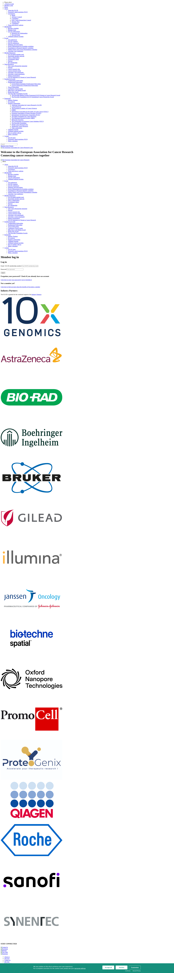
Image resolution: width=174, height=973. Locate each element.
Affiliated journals (13, 129)
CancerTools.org (16, 106)
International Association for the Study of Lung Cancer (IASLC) (30, 111)
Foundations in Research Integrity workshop (20, 48)
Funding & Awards (9, 79)
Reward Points (16, 35)
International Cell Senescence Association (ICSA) (26, 115)
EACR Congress (13, 41)
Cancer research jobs (14, 69)
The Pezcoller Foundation (19, 123)
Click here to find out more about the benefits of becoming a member (20, 287)
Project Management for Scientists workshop (21, 46)
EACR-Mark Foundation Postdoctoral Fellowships (26, 84)
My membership (12, 62)
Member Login (8, 5)
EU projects (11, 102)
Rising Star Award (13, 92)
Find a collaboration (13, 57)
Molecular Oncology (17, 120)
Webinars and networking (15, 44)
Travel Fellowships (13, 87)
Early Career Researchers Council (21, 20)
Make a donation (13, 134)
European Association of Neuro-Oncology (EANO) (26, 113)
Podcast (10, 61)
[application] (87, 968)
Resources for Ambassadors (19, 33)
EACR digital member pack (16, 54)
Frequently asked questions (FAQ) (18, 12)
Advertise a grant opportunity (16, 74)
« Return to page (9, 4)
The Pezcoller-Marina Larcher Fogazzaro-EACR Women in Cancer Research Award (36, 95)
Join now (7, 958)
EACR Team (11, 137)
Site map (6, 962)
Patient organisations (14, 75)
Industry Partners (13, 100)
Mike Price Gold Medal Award (17, 90)
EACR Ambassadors (14, 31)
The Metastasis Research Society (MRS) (23, 118)
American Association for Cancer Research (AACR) (27, 105)
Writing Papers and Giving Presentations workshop (22, 49)
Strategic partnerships (14, 103)
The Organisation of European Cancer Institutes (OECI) (28, 121)
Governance (11, 13)
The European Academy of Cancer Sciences (24, 108)
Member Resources (9, 53)
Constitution (15, 23)
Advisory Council (17, 17)
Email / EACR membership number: (11, 266)
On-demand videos (13, 59)
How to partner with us (14, 133)
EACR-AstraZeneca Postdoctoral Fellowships (25, 85)
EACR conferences (13, 43)
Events (6, 38)
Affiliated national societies (15, 36)
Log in (3, 272)
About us (7, 957)
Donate (11, 146)
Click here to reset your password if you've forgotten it (16, 280)
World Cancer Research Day (20, 124)
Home (6, 7)
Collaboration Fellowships (15, 80)
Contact (6, 136)
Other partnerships (17, 128)
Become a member (13, 28)
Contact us (7, 960)
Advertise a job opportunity (16, 72)
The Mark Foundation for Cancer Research (24, 116)
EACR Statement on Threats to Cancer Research (22, 77)
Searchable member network (16, 56)
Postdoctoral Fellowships (15, 82)
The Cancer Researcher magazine (17, 66)
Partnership (7, 98)
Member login (12, 30)
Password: (4, 269)
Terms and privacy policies (15, 25)
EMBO (14, 110)
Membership (8, 26)
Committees (15, 18)
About (6, 9)
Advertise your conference (15, 51)
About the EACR (13, 10)
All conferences (12, 40)
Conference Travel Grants (15, 89)
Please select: (8, 2)
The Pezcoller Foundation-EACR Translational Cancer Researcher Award (33, 97)
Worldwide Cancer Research (20, 126)
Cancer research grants (14, 71)
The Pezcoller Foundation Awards (17, 93)
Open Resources (9, 64)
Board (13, 15)
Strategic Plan (15, 22)
